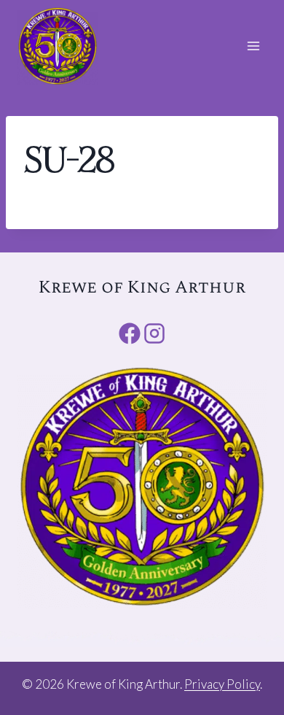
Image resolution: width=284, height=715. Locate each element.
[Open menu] (253, 46)
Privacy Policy (222, 684)
